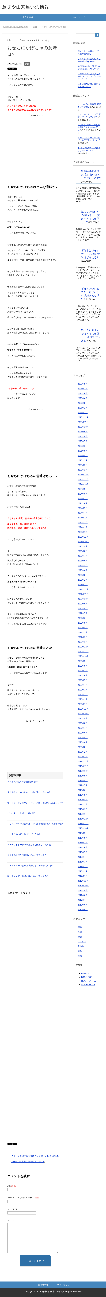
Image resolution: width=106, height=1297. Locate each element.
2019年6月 (83, 790)
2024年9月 (83, 489)
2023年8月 (83, 551)
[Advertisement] (35, 143)
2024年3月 (83, 518)
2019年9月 (83, 776)
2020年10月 (83, 714)
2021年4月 (83, 685)
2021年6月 (83, 675)
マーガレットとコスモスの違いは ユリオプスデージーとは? (89, 76)
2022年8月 (83, 608)
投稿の (86, 977)
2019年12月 (83, 761)
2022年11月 (83, 594)
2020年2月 (83, 752)
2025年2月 (83, 465)
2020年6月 (83, 733)
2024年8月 (83, 494)
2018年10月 (83, 828)
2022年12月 (83, 589)
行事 (80, 932)
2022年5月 (83, 623)
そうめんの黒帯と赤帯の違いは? (22, 782)
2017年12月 (83, 876)
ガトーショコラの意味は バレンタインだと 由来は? (35, 1156)
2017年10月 (83, 886)
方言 (80, 956)
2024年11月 (83, 479)
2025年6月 (83, 446)
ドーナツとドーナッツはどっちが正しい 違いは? (29, 845)
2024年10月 (83, 484)
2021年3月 (83, 690)
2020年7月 (83, 728)
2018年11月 (83, 823)
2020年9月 (83, 718)
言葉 (80, 927)
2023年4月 (83, 570)
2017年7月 (83, 900)
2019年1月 (83, 814)
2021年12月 (83, 647)
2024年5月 (83, 508)
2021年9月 (83, 661)
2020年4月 (83, 742)
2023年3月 (83, 575)
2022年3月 (83, 632)
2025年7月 (83, 441)
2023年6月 (83, 561)
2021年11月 (83, 651)
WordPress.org (88, 984)
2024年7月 (83, 499)
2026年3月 (83, 403)
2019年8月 (83, 780)
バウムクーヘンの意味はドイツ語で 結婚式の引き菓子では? (35, 824)
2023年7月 (83, 556)
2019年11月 (83, 766)
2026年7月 (83, 389)
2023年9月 (83, 546)
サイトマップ (78, 17)
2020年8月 (83, 723)
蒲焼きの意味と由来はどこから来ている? (26, 855)
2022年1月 (83, 642)
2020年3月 (83, 747)
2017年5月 (83, 909)
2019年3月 (83, 804)
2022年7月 (83, 613)
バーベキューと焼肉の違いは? (21, 813)
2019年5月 (83, 795)
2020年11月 (83, 709)
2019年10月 (83, 771)
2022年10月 (83, 599)
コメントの (88, 981)
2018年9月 (83, 833)
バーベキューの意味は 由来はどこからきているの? (31, 865)
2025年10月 (83, 427)
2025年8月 (83, 436)
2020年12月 (83, 704)
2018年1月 (83, 871)
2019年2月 (83, 809)
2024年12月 (83, 475)
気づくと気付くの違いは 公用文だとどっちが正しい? (89, 127)
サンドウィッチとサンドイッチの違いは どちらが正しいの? (35, 803)
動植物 (81, 946)
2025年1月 (83, 470)
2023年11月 (83, 537)
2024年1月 (83, 527)
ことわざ (82, 941)
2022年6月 (83, 618)
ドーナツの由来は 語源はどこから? (23, 834)
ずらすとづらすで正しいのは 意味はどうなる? (90, 254)
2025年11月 (83, 422)
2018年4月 (83, 857)
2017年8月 (83, 895)
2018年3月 (83, 862)
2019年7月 (83, 785)
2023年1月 (83, 585)
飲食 (27, 64)
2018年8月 (83, 838)
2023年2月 (83, 580)
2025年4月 (83, 456)
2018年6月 (83, 847)
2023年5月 (83, 565)
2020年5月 (83, 737)
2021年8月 (83, 666)
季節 (80, 937)
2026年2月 (83, 408)
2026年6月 (83, 393)
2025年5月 (83, 451)
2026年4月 (83, 398)
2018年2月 (83, 866)
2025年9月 (83, 432)
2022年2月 (83, 637)
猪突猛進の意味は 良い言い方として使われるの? (91, 175)
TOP (17, 27)
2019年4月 (83, 800)
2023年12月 (83, 532)
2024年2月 (83, 522)
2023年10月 (83, 542)
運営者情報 (27, 17)
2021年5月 (83, 680)
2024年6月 (83, 503)
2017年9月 (83, 890)
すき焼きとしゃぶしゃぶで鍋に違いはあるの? (28, 792)
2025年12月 (83, 417)
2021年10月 (83, 656)
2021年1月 (83, 699)
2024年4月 (83, 513)
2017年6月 (83, 905)
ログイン (85, 973)
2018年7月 (83, 843)
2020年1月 (83, 757)
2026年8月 (83, 384)
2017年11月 (83, 881)
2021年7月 (83, 671)
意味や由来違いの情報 (25, 7)
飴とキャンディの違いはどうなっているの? (27, 876)
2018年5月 (83, 852)
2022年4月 (83, 628)
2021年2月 (83, 694)
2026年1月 (83, 412)
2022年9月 (83, 604)
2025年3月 (83, 460)
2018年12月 (83, 819)
